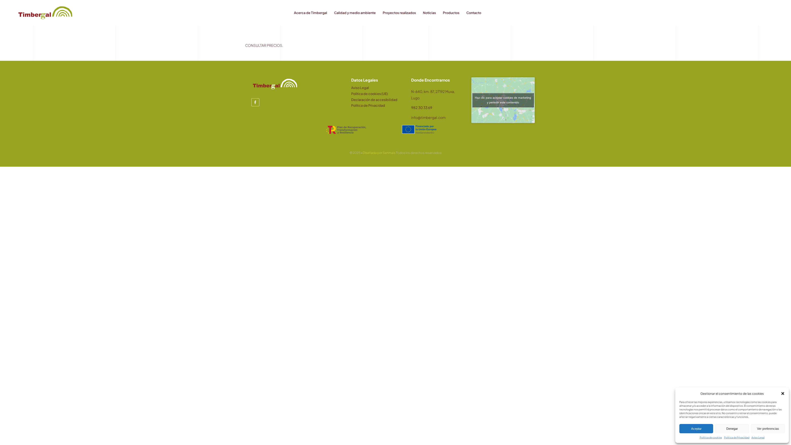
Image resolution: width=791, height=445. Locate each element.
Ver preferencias (768, 428)
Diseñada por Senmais (379, 153)
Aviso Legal (758, 437)
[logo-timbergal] (45, 6)
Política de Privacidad (736, 437)
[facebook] (255, 102)
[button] (783, 393)
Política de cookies (711, 437)
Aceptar (696, 428)
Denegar (732, 428)
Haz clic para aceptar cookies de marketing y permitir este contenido (503, 100)
